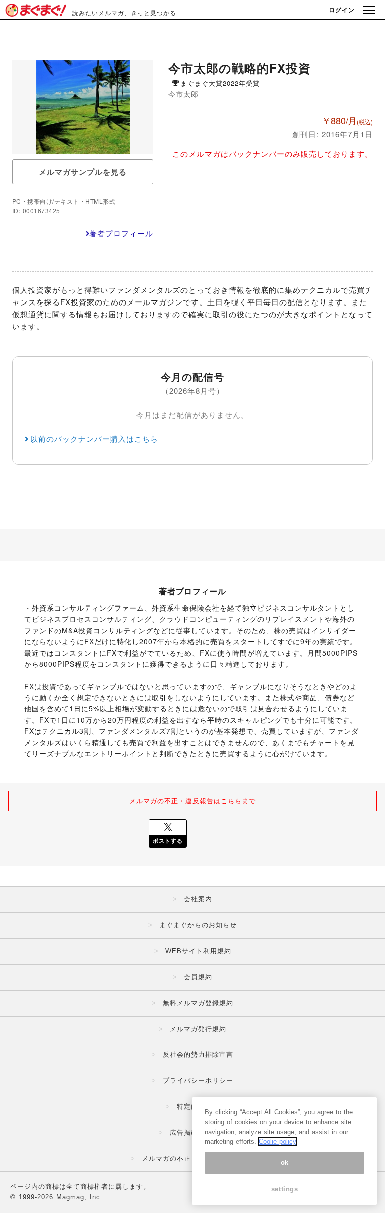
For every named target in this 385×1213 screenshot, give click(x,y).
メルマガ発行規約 (198, 1029)
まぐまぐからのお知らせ (198, 925)
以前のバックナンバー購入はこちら (94, 438)
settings (284, 1189)
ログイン (342, 9)
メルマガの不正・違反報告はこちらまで (192, 800)
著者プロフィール (121, 233)
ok (285, 1162)
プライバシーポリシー (198, 1080)
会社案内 (198, 899)
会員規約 (198, 977)
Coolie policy (277, 1141)
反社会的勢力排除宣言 (198, 1054)
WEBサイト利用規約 (198, 951)
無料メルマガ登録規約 (198, 1003)
